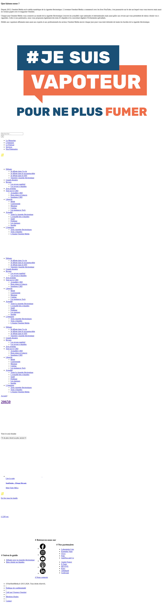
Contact (9, 601)
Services (9, 147)
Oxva (63, 554)
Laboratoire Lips (67, 549)
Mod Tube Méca (12, 488)
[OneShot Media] (19, 254)
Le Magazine (11, 140)
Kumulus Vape (67, 551)
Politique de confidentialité (16, 588)
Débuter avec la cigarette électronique (20, 560)
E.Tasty (64, 564)
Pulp (63, 556)
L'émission (10, 143)
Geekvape (65, 573)
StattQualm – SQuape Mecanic (16, 483)
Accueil (4, 396)
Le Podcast (10, 145)
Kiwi (63, 568)
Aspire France (66, 562)
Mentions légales (12, 597)
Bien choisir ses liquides (15, 562)
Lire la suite (10, 478)
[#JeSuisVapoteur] (82, 115)
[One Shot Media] (20, 157)
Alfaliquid (65, 571)
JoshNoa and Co (67, 558)
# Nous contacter (41, 577)
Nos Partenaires (12, 149)
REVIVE (64, 566)
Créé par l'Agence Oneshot (16, 592)
